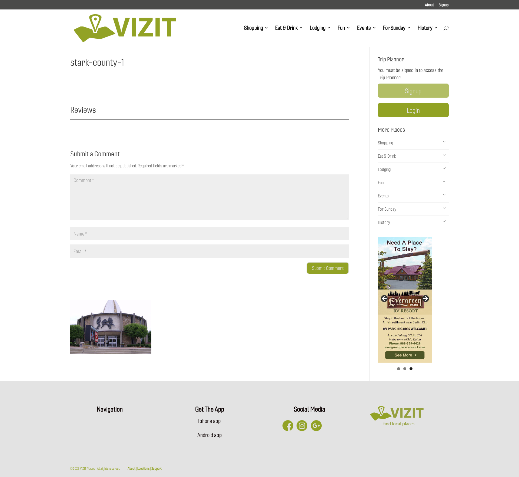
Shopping (253, 28)
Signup (444, 5)
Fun (341, 28)
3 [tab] (411, 368)
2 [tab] (404, 368)
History (425, 28)
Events (364, 28)
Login (413, 110)
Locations (143, 468)
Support (156, 468)
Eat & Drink (286, 28)
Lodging (317, 28)
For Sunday (394, 28)
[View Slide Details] (405, 300)
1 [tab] (398, 368)
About (429, 5)
